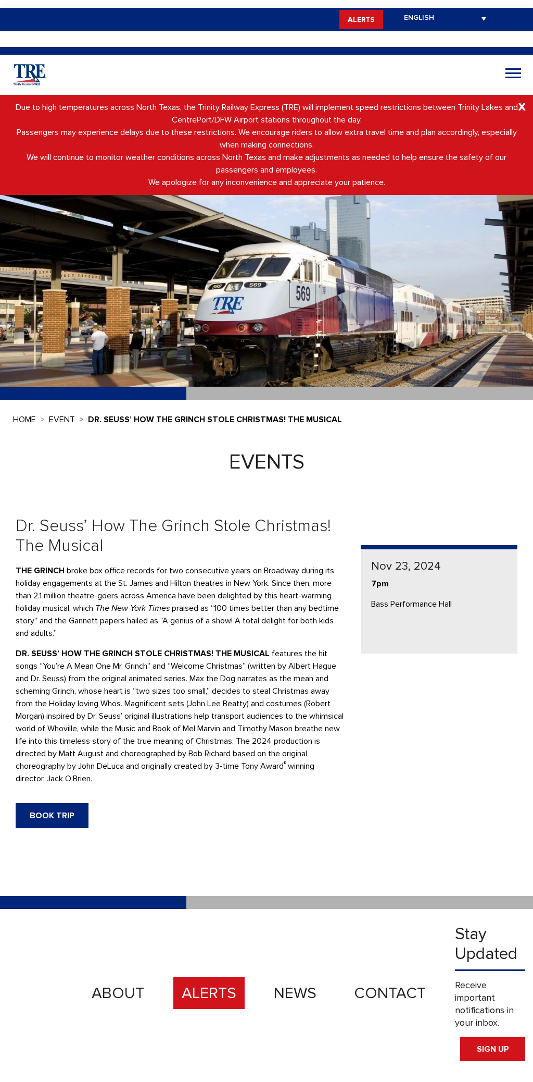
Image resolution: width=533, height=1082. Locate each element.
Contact (390, 993)
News (295, 993)
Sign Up (493, 1049)
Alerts (361, 19)
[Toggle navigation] (513, 74)
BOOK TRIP (52, 815)
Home (24, 419)
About (118, 993)
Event (62, 419)
